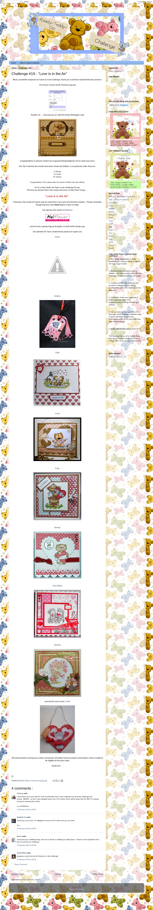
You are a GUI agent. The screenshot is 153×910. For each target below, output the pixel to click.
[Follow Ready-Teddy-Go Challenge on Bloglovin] (119, 106)
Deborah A (113, 215)
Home (13, 63)
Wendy (57, 528)
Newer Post (17, 874)
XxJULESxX (22, 853)
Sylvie (111, 242)
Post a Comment (20, 864)
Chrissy (20, 793)
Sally (57, 353)
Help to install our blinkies (29, 63)
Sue (110, 239)
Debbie (57, 296)
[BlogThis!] (56, 781)
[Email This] (54, 781)
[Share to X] (59, 781)
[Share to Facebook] (62, 781)
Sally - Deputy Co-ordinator (119, 200)
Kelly (57, 468)
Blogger (81, 889)
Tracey (111, 245)
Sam (110, 233)
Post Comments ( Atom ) (31, 879)
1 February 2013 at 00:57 (26, 809)
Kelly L (111, 230)
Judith (111, 224)
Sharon (111, 236)
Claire (67, 701)
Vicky (57, 414)
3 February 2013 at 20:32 (26, 859)
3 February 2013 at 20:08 (26, 845)
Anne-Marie (57, 586)
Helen (57, 237)
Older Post (97, 874)
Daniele (57, 645)
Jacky (111, 221)
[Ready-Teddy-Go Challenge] (125, 139)
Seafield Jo (21, 817)
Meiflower (68, 210)
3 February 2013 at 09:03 (26, 828)
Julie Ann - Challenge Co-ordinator (122, 196)
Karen (19, 836)
